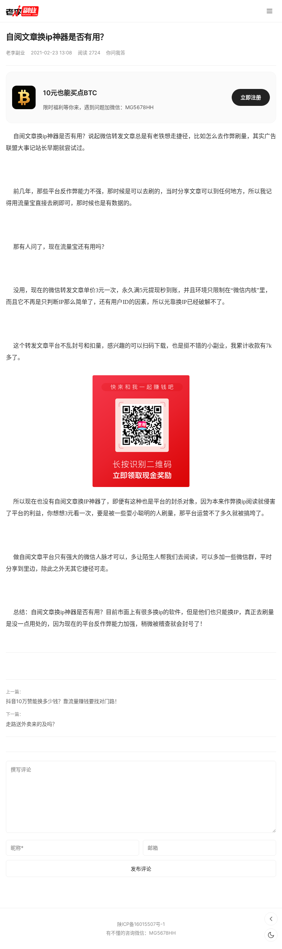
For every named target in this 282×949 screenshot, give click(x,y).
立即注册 (251, 97)
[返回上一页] (271, 918)
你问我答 (115, 52)
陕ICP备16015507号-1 (141, 924)
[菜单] (269, 11)
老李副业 (15, 52)
